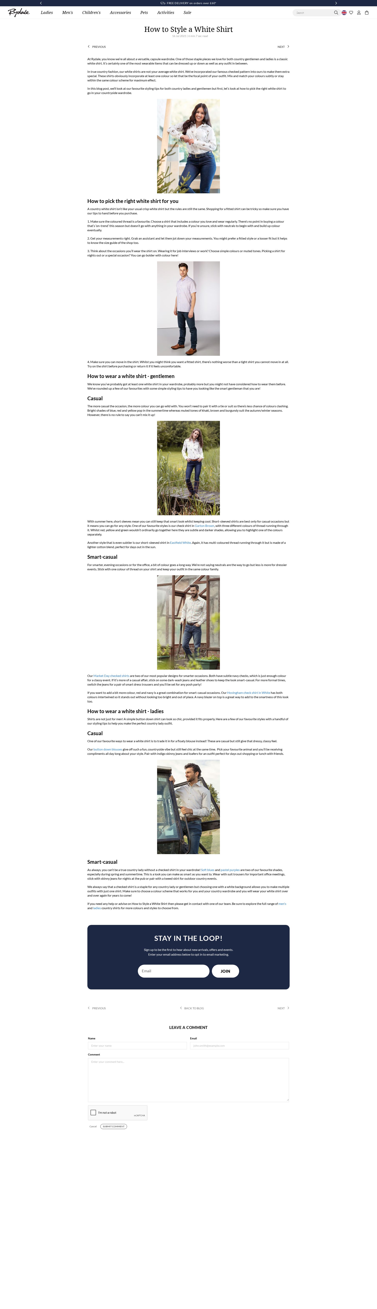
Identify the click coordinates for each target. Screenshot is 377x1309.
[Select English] (344, 12)
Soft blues (207, 870)
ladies (97, 908)
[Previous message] (41, 3)
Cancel (93, 1126)
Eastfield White (180, 542)
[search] (336, 12)
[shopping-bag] (367, 12)
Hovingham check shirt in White (248, 692)
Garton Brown (204, 525)
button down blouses (107, 749)
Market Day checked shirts (111, 676)
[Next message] (336, 3)
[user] (359, 12)
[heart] (351, 12)
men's (282, 903)
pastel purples (230, 870)
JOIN (225, 971)
